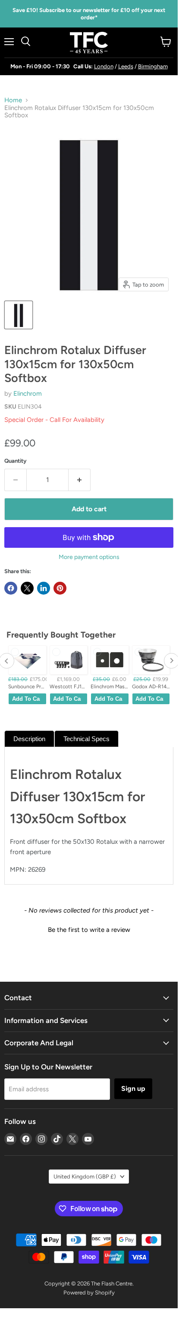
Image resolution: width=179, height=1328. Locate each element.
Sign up (133, 1088)
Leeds (125, 66)
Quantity (15, 461)
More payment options (89, 557)
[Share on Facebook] (10, 588)
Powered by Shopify (89, 1292)
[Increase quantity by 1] (80, 480)
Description (29, 738)
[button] (88, 928)
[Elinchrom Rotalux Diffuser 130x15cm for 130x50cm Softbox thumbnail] (18, 315)
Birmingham (153, 66)
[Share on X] (27, 588)
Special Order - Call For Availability (54, 420)
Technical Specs (86, 738)
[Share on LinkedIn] (43, 588)
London (103, 66)
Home (13, 100)
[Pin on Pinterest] (59, 588)
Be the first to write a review (89, 930)
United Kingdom (84, 1176)
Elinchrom (27, 393)
